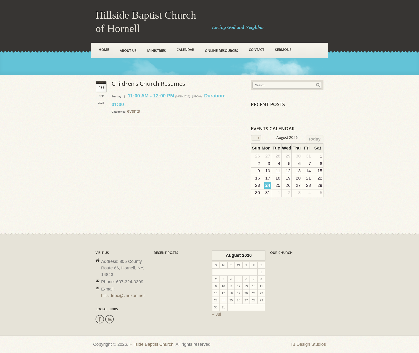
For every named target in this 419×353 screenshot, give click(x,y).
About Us (128, 50)
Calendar (185, 49)
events (133, 111)
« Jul (216, 314)
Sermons (283, 49)
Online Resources (221, 50)
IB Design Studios (308, 344)
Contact (256, 49)
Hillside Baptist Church (151, 344)
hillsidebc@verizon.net (123, 295)
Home (104, 49)
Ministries (156, 50)
